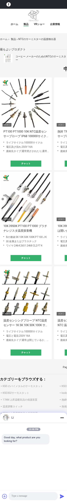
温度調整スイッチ (13, 406)
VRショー (39, 24)
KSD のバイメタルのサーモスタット (23, 386)
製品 (26, 24)
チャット (26, 163)
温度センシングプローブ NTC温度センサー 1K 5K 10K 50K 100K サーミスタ (25, 323)
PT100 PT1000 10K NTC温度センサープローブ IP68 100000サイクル (25, 134)
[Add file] (4, 496)
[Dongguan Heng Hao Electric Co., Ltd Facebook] (8, 4)
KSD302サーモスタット (16, 392)
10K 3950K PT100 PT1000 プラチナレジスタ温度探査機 (25, 228)
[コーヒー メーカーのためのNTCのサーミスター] (8, 58)
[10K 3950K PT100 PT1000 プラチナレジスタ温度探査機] (26, 197)
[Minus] (62, 418)
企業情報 (55, 24)
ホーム (14, 24)
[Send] (62, 496)
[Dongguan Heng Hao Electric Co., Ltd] (33, 16)
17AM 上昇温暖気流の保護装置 (20, 399)
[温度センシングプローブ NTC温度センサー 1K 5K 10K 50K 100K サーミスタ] (26, 292)
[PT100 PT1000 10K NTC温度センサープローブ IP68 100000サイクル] (26, 103)
